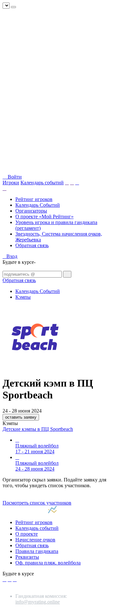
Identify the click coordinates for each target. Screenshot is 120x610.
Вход (11, 256)
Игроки (11, 182)
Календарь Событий (37, 205)
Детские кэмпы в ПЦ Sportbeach (38, 429)
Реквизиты (27, 557)
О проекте (26, 534)
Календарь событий (42, 182)
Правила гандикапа (36, 551)
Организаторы (31, 210)
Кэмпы (23, 297)
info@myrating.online (37, 602)
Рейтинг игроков (33, 199)
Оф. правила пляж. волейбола (48, 562)
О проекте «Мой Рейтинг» (44, 216)
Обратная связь (32, 245)
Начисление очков (35, 539)
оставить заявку (20, 417)
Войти (14, 177)
